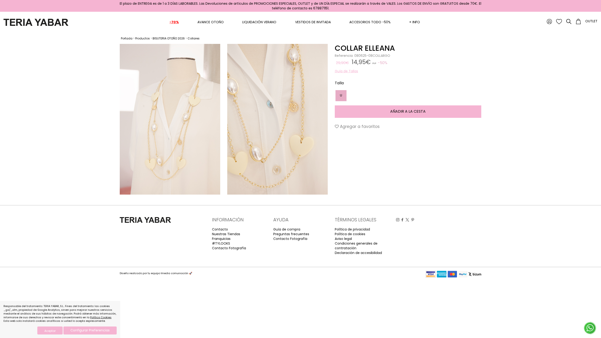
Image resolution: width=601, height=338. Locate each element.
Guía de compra (286, 229)
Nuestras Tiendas (226, 234)
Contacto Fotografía (229, 248)
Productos (142, 38)
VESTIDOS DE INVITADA (313, 22)
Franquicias (221, 238)
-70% (174, 22)
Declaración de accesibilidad (358, 252)
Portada (126, 38)
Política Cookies (101, 317)
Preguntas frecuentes (291, 234)
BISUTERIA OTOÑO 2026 (169, 38)
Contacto (220, 229)
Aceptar (50, 331)
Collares (194, 38)
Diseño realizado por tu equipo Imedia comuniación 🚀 (156, 273)
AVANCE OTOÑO (210, 22)
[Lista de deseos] (559, 21)
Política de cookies (350, 234)
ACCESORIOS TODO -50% (370, 22)
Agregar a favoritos (359, 126)
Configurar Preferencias (90, 330)
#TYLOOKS (221, 243)
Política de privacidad (352, 229)
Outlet (591, 21)
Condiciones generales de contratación (356, 245)
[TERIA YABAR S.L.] (36, 22)
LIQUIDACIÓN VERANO (259, 22)
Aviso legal (343, 238)
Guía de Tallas (346, 71)
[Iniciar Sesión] (549, 21)
